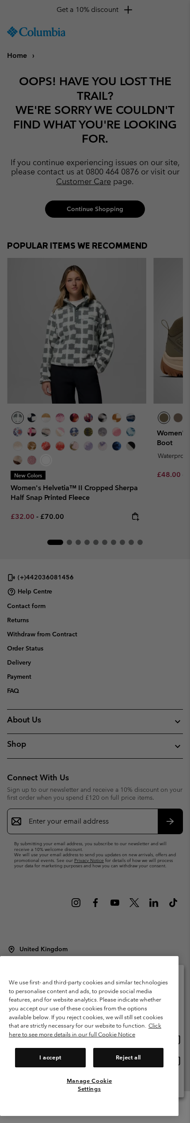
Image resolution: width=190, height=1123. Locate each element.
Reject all (128, 1057)
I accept (50, 1057)
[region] (89, 1036)
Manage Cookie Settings (89, 1085)
